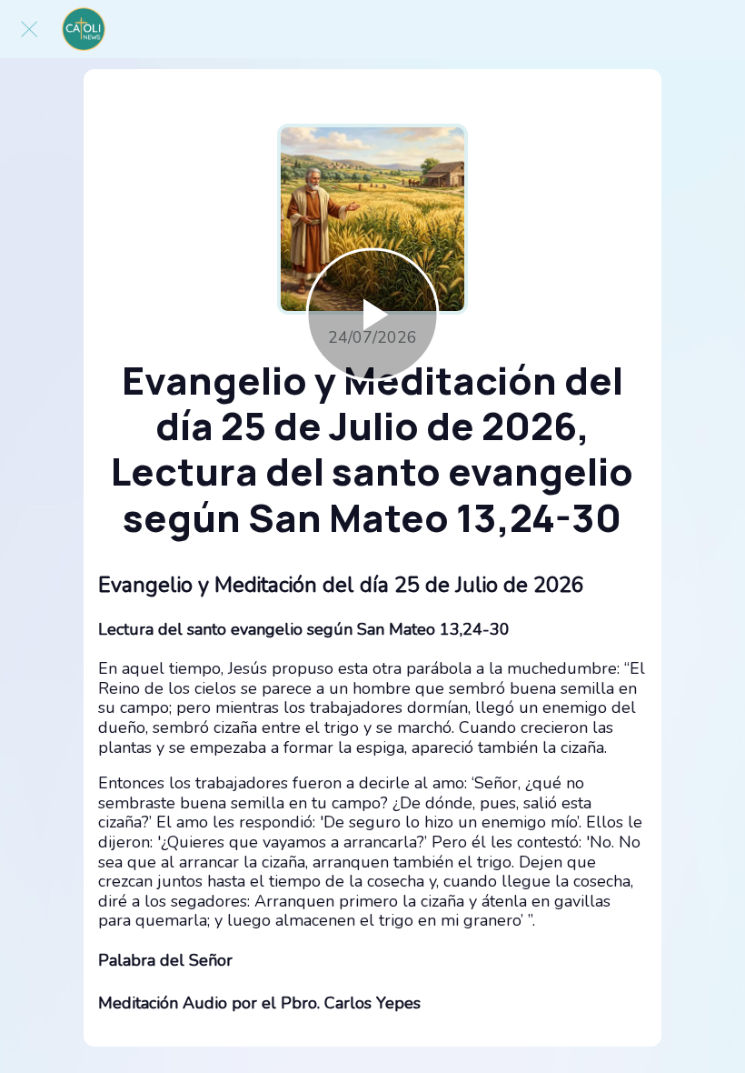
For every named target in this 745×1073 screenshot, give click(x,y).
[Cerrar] (29, 29)
